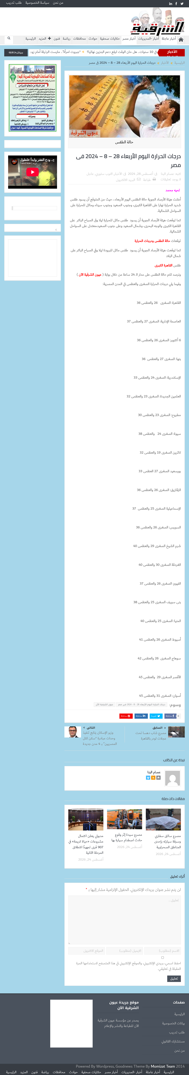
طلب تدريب (14, 3)
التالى (91, 728)
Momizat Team (163, 1066)
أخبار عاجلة (169, 39)
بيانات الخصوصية (173, 1023)
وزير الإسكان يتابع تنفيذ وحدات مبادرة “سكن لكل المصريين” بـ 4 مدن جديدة (100, 738)
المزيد (42, 39)
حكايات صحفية (110, 39)
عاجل (90, 174)
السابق (157, 728)
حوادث (93, 39)
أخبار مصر (129, 39)
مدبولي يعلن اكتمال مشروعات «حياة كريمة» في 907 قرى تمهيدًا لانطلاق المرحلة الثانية (85, 844)
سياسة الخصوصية (37, 3)
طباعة (147, 180)
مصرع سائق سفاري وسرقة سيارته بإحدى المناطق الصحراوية (167, 841)
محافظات (79, 39)
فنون (57, 39)
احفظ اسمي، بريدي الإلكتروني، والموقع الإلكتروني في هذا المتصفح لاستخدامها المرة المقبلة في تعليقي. (128, 966)
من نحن (58, 3)
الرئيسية (30, 39)
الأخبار (118, 174)
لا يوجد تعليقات (171, 179)
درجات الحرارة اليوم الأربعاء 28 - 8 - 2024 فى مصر (141, 704)
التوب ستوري (104, 174)
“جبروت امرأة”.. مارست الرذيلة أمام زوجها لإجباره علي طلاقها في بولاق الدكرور (55, 52)
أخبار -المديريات (148, 39)
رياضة (67, 39)
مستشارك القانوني (173, 1041)
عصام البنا (167, 174)
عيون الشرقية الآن (104, 704)
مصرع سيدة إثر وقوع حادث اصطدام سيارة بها (126, 837)
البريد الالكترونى (125, 180)
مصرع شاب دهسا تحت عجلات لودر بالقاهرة (150, 736)
